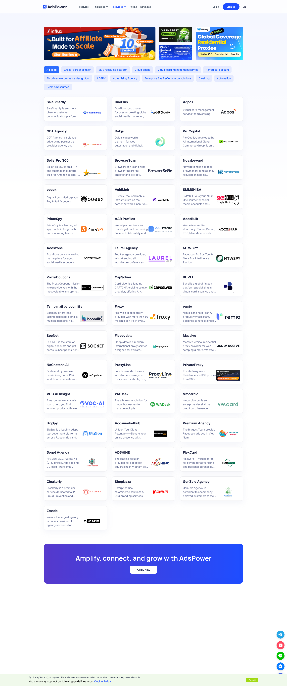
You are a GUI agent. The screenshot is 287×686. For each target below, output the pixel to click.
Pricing (133, 1)
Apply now (143, 569)
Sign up (231, 6)
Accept (252, 680)
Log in (216, 6)
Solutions (100, 1)
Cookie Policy (102, 681)
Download (145, 1)
